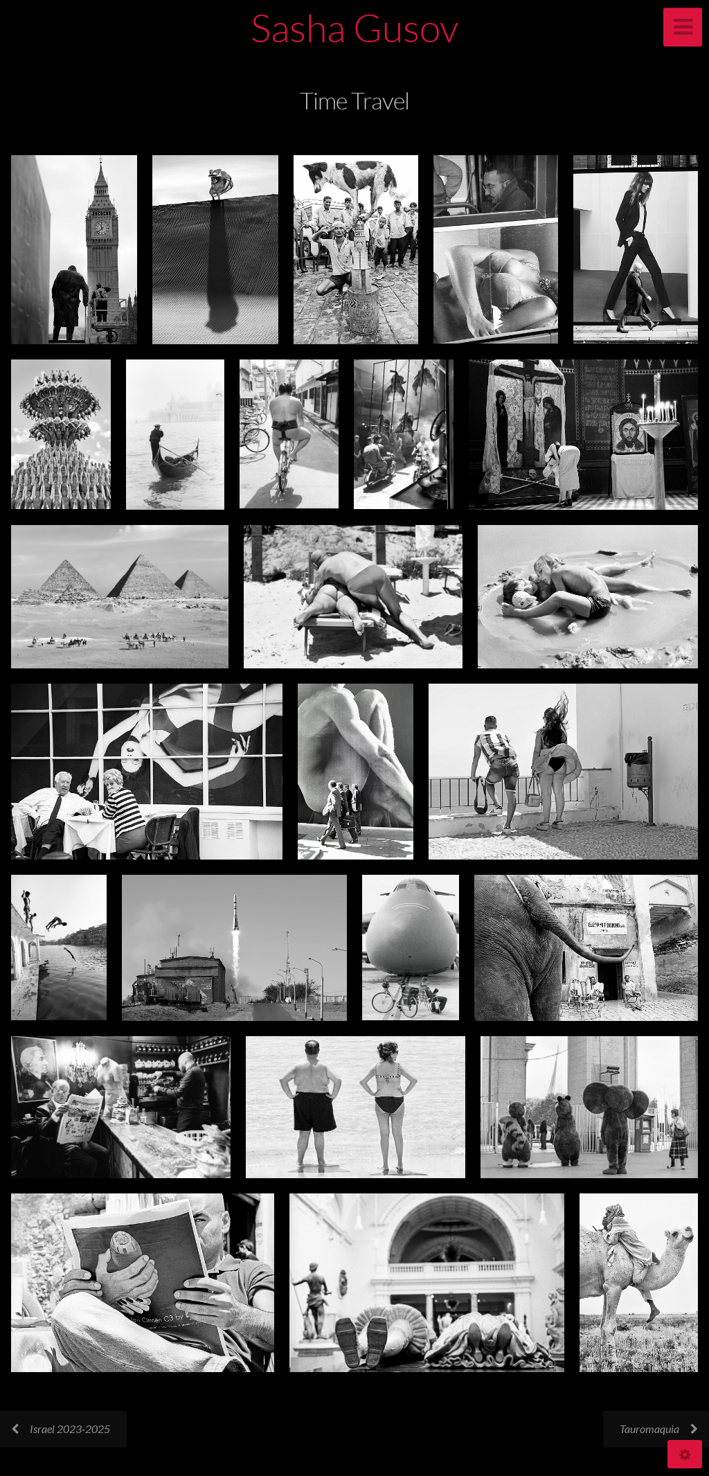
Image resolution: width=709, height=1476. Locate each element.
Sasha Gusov (354, 27)
